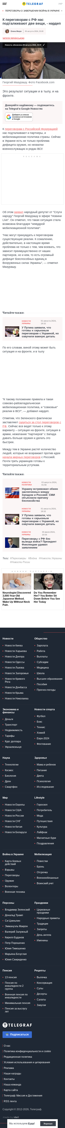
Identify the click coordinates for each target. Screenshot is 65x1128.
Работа (41, 651)
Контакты (9, 1079)
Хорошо (48, 1123)
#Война (32, 558)
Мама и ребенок (46, 764)
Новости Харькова (16, 651)
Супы (40, 988)
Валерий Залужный (16, 931)
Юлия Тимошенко (15, 948)
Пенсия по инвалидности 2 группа (14, 986)
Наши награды (12, 1073)
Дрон (8, 781)
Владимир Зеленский (17, 909)
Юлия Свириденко (16, 959)
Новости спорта (44, 709)
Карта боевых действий (13, 862)
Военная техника (15, 892)
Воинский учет (45, 883)
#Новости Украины (50, 558)
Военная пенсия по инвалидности (16, 996)
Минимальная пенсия (17, 1003)
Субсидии (42, 662)
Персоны (8, 903)
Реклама (9, 1068)
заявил (18, 212)
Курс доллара (13, 741)
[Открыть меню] (4, 3)
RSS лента (10, 1101)
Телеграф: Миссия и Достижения (23, 1095)
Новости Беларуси (16, 832)
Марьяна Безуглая (16, 954)
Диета (40, 775)
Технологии (11, 764)
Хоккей (41, 732)
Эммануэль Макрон (16, 926)
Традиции (42, 923)
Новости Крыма (14, 692)
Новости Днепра (14, 656)
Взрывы (9, 869)
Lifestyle (39, 797)
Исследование (45, 786)
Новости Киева (14, 645)
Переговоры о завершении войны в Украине (32, 10)
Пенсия (7, 970)
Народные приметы (48, 918)
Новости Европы (15, 804)
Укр (60, 4)
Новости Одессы (15, 662)
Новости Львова (14, 667)
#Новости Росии (20, 562)
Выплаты (42, 656)
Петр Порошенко (15, 943)
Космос (9, 770)
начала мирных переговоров (22, 457)
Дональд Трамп (14, 915)
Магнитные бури (46, 838)
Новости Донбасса (16, 687)
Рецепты (40, 970)
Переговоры (12, 875)
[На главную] (32, 3)
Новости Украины (26, 322)
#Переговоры (18, 558)
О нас (7, 1045)
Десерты (42, 994)
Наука (6, 757)
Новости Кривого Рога (15, 680)
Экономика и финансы (11, 711)
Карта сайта (11, 1090)
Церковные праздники (43, 911)
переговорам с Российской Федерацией (31, 129)
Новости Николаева (16, 698)
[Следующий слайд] (62, 11)
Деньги (9, 719)
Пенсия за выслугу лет (16, 1010)
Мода (40, 815)
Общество (40, 638)
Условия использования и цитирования (27, 1062)
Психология (44, 781)
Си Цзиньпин (12, 920)
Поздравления (45, 843)
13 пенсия (11, 977)
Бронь (40, 866)
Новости (8, 638)
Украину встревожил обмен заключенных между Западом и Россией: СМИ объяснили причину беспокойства (40, 495)
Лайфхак (42, 832)
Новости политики (27, 483)
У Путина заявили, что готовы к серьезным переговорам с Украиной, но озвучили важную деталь (40, 332)
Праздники (41, 903)
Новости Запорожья (17, 673)
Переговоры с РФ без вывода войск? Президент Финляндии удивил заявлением (39, 543)
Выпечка (42, 977)
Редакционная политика (18, 1056)
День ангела (44, 935)
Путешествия (45, 821)
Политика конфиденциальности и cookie (27, 1051)
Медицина (43, 667)
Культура (42, 826)
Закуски (41, 1005)
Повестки (42, 861)
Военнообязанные (48, 877)
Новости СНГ (13, 821)
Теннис (41, 727)
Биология (10, 775)
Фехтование (44, 744)
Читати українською (13, 38)
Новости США (13, 810)
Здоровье (40, 757)
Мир (5, 797)
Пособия (42, 684)
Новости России (14, 815)
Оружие (9, 880)
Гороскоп (42, 804)
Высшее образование (49, 678)
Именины (42, 940)
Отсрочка (42, 872)
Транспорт (11, 724)
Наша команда (12, 1084)
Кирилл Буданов (14, 937)
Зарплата (42, 645)
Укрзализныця (13, 747)
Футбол (41, 716)
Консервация (44, 983)
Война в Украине (13, 854)
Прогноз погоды (46, 690)
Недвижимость (13, 730)
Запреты (42, 929)
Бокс (39, 721)
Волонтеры (11, 886)
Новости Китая (13, 826)
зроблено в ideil (11, 1117)
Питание (42, 770)
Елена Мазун (16, 31)
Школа (40, 673)
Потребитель (44, 810)
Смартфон (11, 786)
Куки (31, 1123)
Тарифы (10, 736)
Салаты (41, 999)
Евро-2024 (43, 738)
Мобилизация (43, 854)
